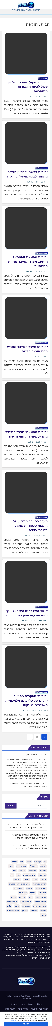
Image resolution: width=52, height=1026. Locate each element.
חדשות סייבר (23, 1009)
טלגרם (32, 893)
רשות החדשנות (13, 911)
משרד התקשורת (39, 906)
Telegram (33, 866)
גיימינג (43, 879)
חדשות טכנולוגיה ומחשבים (19, 884)
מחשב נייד (23, 893)
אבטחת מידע (21, 866)
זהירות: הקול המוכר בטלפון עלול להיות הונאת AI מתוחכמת (28, 87)
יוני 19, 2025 (40, 272)
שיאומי (43, 915)
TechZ (29, 97)
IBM (21, 862)
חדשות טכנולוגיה (41, 168)
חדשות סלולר (41, 888)
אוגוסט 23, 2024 (39, 710)
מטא (30, 897)
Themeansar (26, 998)
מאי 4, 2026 (41, 97)
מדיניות (14, 1020)
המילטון (26, 879)
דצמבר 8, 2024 (39, 536)
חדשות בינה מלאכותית (39, 1009)
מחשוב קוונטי (40, 897)
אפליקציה (42, 875)
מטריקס (22, 897)
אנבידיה (22, 871)
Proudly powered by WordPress (18, 996)
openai (43, 866)
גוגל (18, 875)
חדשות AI (14, 1004)
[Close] (49, 1014)
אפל (14, 871)
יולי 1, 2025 (41, 182)
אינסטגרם (32, 871)
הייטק (35, 879)
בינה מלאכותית (29, 875)
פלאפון (25, 911)
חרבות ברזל (18, 888)
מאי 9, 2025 (41, 442)
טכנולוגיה (42, 893)
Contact (31, 1004)
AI (45, 862)
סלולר (9, 906)
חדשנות (29, 888)
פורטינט (34, 911)
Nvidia (14, 862)
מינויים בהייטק (40, 902)
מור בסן (27, 536)
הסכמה (26, 1024)
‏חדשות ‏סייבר (43, 78)
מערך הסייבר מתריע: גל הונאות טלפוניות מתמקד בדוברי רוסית (30, 526)
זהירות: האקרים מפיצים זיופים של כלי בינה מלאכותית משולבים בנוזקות (26, 700)
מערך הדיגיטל (26, 902)
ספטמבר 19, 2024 (38, 621)
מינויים (13, 897)
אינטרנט (43, 871)
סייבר (17, 906)
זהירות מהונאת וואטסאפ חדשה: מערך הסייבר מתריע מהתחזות (28, 261)
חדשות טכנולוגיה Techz (27, 934)
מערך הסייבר (12, 902)
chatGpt (37, 862)
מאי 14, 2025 (40, 357)
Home (39, 1004)
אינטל (11, 866)
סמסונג (43, 911)
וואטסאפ (16, 879)
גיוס (11, 875)
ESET (29, 862)
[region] (26, 1019)
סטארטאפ (26, 906)
